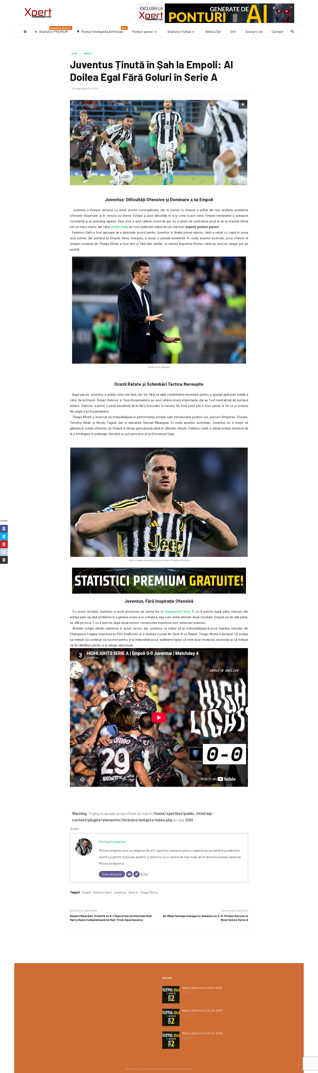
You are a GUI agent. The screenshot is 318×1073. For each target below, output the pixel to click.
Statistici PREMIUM (53, 30)
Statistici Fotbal (179, 31)
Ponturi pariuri (142, 31)
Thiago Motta (148, 892)
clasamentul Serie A (179, 612)
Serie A (88, 53)
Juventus (120, 892)
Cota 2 (187, 992)
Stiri (233, 31)
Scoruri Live (254, 31)
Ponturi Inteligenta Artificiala (102, 30)
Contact (277, 31)
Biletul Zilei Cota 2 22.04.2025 (202, 1010)
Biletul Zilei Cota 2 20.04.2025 (202, 1033)
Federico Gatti (102, 892)
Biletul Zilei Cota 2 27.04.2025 (202, 987)
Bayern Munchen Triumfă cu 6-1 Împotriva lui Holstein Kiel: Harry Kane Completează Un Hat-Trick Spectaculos (111, 918)
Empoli (86, 892)
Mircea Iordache (112, 841)
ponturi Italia (119, 227)
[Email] (129, 874)
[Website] (136, 874)
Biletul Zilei (213, 31)
